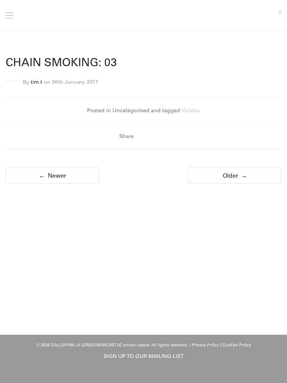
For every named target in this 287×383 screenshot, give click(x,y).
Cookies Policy (236, 344)
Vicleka (190, 110)
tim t (36, 82)
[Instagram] (149, 372)
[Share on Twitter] (154, 136)
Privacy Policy (205, 344)
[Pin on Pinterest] (165, 136)
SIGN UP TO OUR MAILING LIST (144, 356)
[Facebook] (138, 372)
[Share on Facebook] (143, 136)
